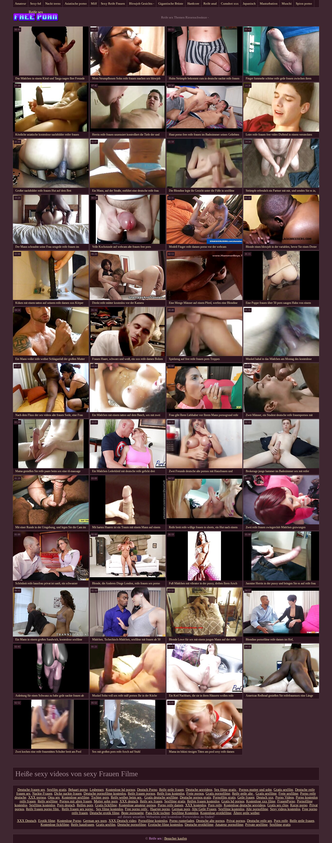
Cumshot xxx (230, 3)
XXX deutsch (129, 801)
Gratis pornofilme (218, 793)
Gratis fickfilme (106, 805)
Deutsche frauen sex (31, 790)
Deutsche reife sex (259, 821)
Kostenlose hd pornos (120, 790)
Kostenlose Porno (69, 821)
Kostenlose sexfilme (75, 797)
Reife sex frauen (151, 801)
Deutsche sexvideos (199, 790)
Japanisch (249, 3)
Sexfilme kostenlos (42, 805)
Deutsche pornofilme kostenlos (105, 793)
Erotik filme (46, 821)
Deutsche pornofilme (131, 824)
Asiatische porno (76, 3)
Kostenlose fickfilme (55, 824)
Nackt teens (53, 3)
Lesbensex (97, 790)
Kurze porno (298, 805)
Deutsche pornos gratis (195, 797)
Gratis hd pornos (232, 801)
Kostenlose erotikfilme (215, 813)
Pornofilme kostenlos (152, 821)
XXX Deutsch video (122, 821)
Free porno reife (136, 809)
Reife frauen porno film (43, 809)
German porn (181, 809)
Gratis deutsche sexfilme (161, 797)
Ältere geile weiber (246, 813)
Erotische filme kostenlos (165, 824)
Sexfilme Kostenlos (185, 813)
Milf (94, 3)
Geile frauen (245, 797)
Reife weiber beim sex (126, 797)
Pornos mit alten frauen (76, 801)
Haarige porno (160, 809)
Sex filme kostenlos (109, 809)
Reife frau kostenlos (170, 793)
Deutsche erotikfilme (199, 824)
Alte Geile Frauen (204, 809)
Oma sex (54, 797)
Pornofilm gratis (224, 797)
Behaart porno (78, 790)
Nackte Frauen (42, 793)
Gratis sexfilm (283, 790)
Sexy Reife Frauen (113, 3)
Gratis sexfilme (266, 793)
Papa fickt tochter (158, 813)
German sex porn (95, 821)
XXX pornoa (37, 797)
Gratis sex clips (277, 805)
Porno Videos (284, 797)
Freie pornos (195, 793)
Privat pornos (236, 821)
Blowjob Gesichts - (141, 3)
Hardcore (193, 3)
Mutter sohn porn (106, 801)
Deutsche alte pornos (210, 821)
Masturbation (269, 3)
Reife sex (36, 12)
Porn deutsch (66, 805)
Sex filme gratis (225, 790)
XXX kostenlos (195, 805)
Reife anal (210, 3)
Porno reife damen (170, 805)
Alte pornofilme (257, 809)
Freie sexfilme (288, 793)
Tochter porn (100, 797)
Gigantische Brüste (170, 3)
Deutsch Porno (147, 790)
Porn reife (215, 805)
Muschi (287, 3)
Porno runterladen (181, 821)
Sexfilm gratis (56, 790)
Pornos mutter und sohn (255, 790)
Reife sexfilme (48, 801)
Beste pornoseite (132, 813)
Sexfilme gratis (174, 801)
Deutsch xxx (264, 797)
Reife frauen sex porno (78, 809)
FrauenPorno (286, 801)
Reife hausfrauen (82, 824)
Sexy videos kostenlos (285, 809)
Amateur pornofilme (229, 824)
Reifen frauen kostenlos (203, 801)
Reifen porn (85, 805)
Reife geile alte (243, 793)
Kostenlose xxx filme (260, 801)
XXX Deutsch (26, 821)
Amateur (20, 3)
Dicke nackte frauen (68, 793)
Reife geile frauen (171, 790)
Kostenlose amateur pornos (137, 805)
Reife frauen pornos (141, 793)
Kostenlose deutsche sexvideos (244, 805)
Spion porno (304, 3)
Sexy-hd (35, 3)
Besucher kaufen (175, 838)
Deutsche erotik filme (104, 813)
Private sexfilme (256, 824)
